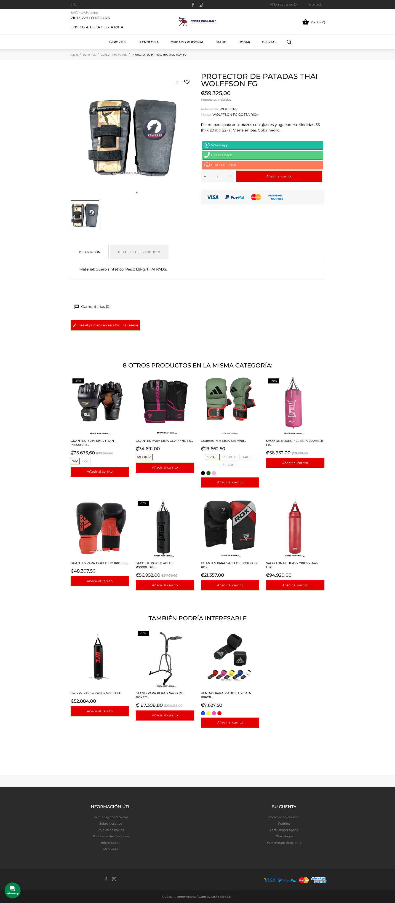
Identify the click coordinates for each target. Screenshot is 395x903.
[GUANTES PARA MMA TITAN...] (124, 388)
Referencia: (210, 109)
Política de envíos (111, 830)
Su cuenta (284, 806)
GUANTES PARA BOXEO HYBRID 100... (100, 563)
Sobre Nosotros (110, 823)
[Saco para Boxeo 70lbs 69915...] (124, 640)
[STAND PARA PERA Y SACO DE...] (189, 640)
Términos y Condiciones (110, 817)
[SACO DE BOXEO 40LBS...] (319, 388)
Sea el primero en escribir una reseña (108, 325)
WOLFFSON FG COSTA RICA (235, 115)
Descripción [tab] (89, 252)
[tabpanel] (132, 135)
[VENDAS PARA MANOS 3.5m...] (254, 640)
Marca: (206, 115)
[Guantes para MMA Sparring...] (254, 388)
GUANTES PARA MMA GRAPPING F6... (164, 440)
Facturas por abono (284, 830)
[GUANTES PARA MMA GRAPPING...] (189, 388)
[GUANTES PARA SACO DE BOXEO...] (254, 510)
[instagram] (201, 5)
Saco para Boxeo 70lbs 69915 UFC (96, 693)
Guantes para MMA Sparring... (223, 440)
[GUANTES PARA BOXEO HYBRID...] (124, 510)
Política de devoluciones (111, 836)
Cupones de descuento (284, 842)
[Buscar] (289, 42)
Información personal (284, 817)
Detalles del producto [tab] (139, 252)
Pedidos (284, 823)
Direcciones (284, 836)
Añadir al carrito (279, 176)
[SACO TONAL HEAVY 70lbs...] (319, 510)
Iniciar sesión (110, 842)
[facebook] (193, 5)
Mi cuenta (110, 849)
